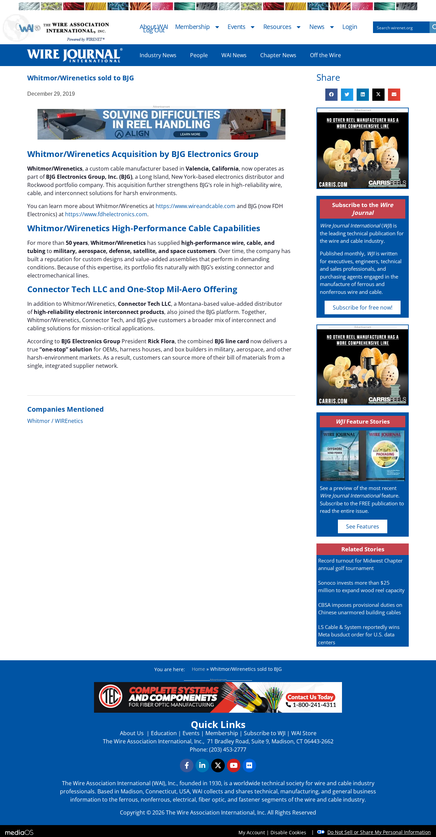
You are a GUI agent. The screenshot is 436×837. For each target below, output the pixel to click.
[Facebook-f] (186, 765)
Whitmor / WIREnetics (55, 421)
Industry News (158, 55)
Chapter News (278, 55)
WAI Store (303, 733)
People (199, 55)
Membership (192, 27)
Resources (277, 27)
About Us (132, 733)
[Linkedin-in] (202, 765)
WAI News (234, 55)
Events (236, 27)
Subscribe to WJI (264, 733)
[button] (331, 95)
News (317, 27)
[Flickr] (249, 765)
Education (164, 733)
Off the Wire (325, 55)
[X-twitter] (218, 765)
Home (198, 669)
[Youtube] (233, 765)
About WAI (154, 27)
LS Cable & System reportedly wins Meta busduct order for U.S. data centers (359, 634)
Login (349, 27)
